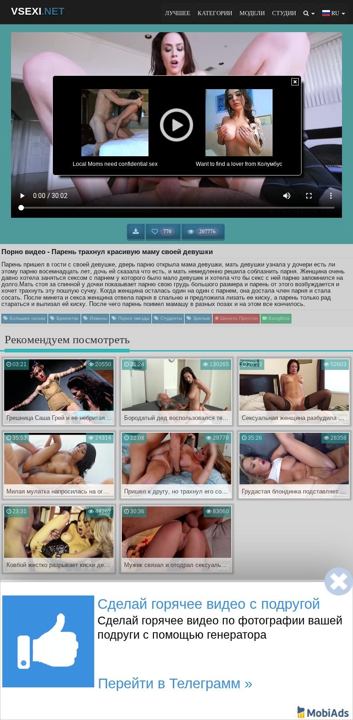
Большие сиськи (27, 318)
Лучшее (177, 13)
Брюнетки (67, 318)
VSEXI (37, 11)
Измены (97, 318)
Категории (215, 13)
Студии (284, 13)
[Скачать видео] (136, 231)
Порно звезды (133, 318)
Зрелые (201, 318)
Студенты (170, 318)
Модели (252, 13)
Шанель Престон (238, 318)
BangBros (278, 318)
